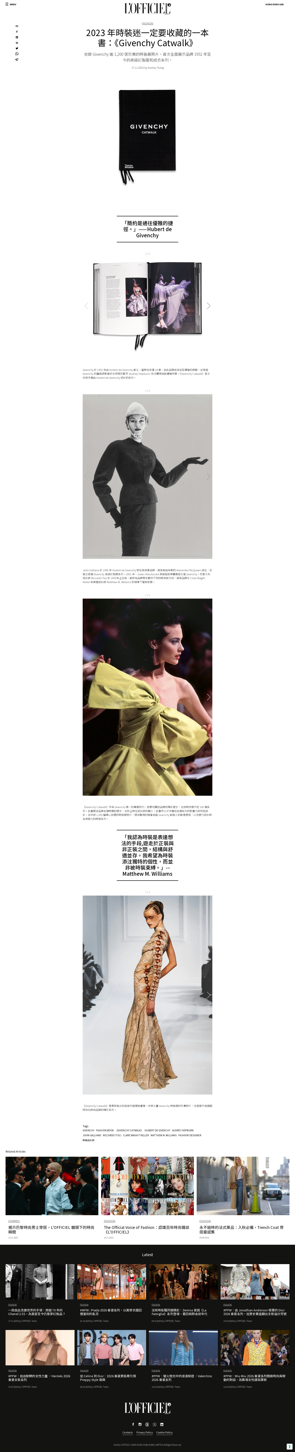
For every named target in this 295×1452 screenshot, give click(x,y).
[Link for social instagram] (140, 1425)
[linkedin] (16, 43)
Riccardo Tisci (112, 1135)
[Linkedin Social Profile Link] (161, 1425)
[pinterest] (16, 37)
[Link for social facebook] (133, 1425)
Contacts (127, 1432)
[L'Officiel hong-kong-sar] (147, 9)
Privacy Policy (144, 1432)
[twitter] (16, 48)
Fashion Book (105, 1130)
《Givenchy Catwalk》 (129, 1130)
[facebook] (16, 32)
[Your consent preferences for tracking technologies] (290, 1447)
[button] (209, 306)
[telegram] (16, 59)
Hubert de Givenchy (157, 1130)
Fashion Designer (189, 1135)
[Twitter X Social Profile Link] (147, 1425)
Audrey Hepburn (183, 1130)
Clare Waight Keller (136, 1135)
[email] (16, 26)
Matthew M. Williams (164, 1135)
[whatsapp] (16, 54)
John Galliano (92, 1135)
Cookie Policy (164, 1432)
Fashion (147, 23)
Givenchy (88, 1130)
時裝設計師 (88, 1140)
